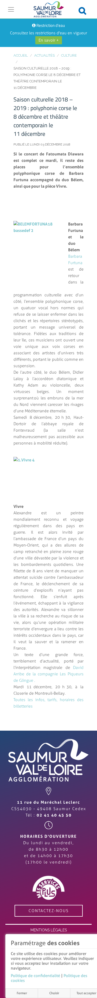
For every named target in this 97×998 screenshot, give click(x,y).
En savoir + (49, 40)
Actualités (44, 55)
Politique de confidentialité (35, 975)
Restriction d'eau (50, 25)
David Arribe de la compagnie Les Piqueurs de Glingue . (48, 674)
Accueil (20, 55)
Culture (69, 55)
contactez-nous (49, 910)
